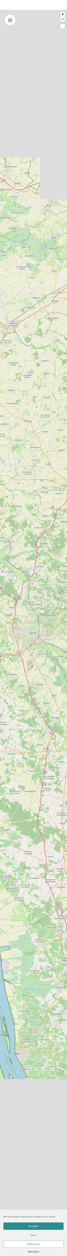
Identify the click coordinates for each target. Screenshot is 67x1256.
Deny (33, 1235)
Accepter (33, 1226)
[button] (62, 14)
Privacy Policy (33, 1252)
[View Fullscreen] (62, 26)
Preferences (33, 1244)
